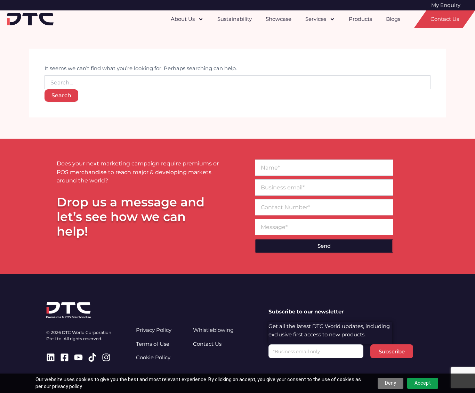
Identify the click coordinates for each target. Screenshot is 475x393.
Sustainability (234, 19)
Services (315, 19)
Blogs (393, 19)
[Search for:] (237, 83)
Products (360, 19)
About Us (183, 19)
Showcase (278, 19)
